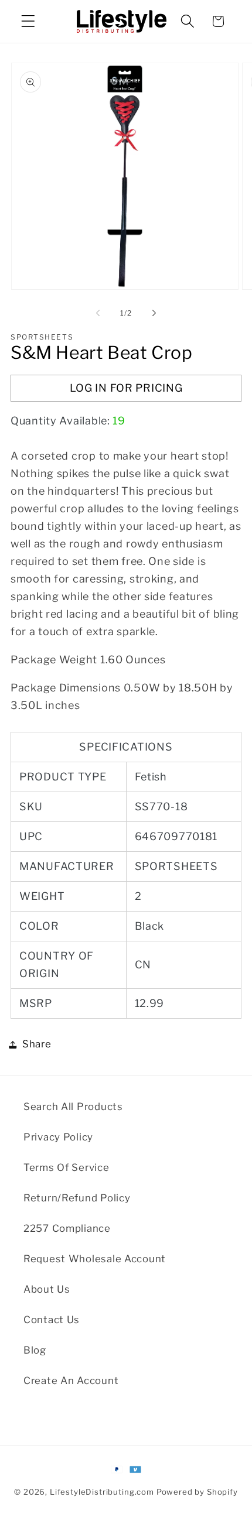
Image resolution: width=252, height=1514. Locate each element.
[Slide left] (98, 313)
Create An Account (70, 1380)
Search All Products (73, 1106)
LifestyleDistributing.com (102, 1491)
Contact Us (51, 1319)
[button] (28, 21)
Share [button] (37, 1044)
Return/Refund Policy (76, 1198)
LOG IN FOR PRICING (126, 388)
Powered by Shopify (197, 1491)
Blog (34, 1350)
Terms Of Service (66, 1167)
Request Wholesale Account (94, 1259)
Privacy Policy (58, 1137)
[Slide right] (154, 313)
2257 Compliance (67, 1228)
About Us (46, 1289)
